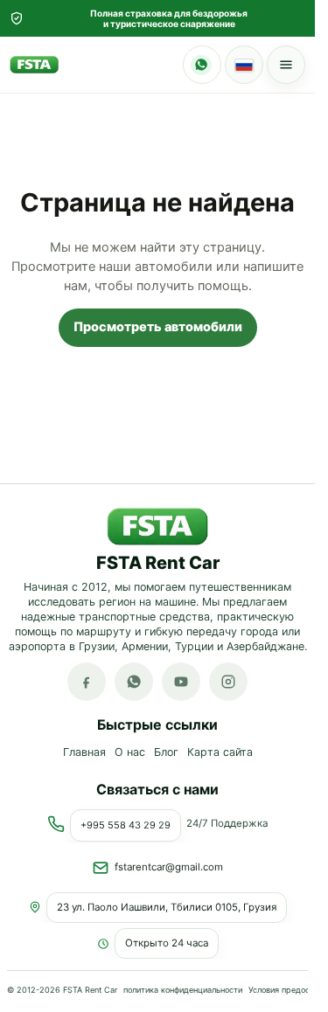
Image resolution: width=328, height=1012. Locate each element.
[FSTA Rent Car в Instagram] (228, 682)
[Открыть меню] (286, 64)
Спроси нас (202, 64)
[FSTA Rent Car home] (34, 64)
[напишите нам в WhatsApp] (134, 682)
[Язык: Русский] (244, 64)
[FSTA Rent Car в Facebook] (86, 682)
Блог (166, 752)
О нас (130, 752)
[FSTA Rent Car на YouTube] (181, 682)
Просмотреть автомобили (157, 327)
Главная (84, 752)
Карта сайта (220, 752)
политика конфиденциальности (182, 989)
